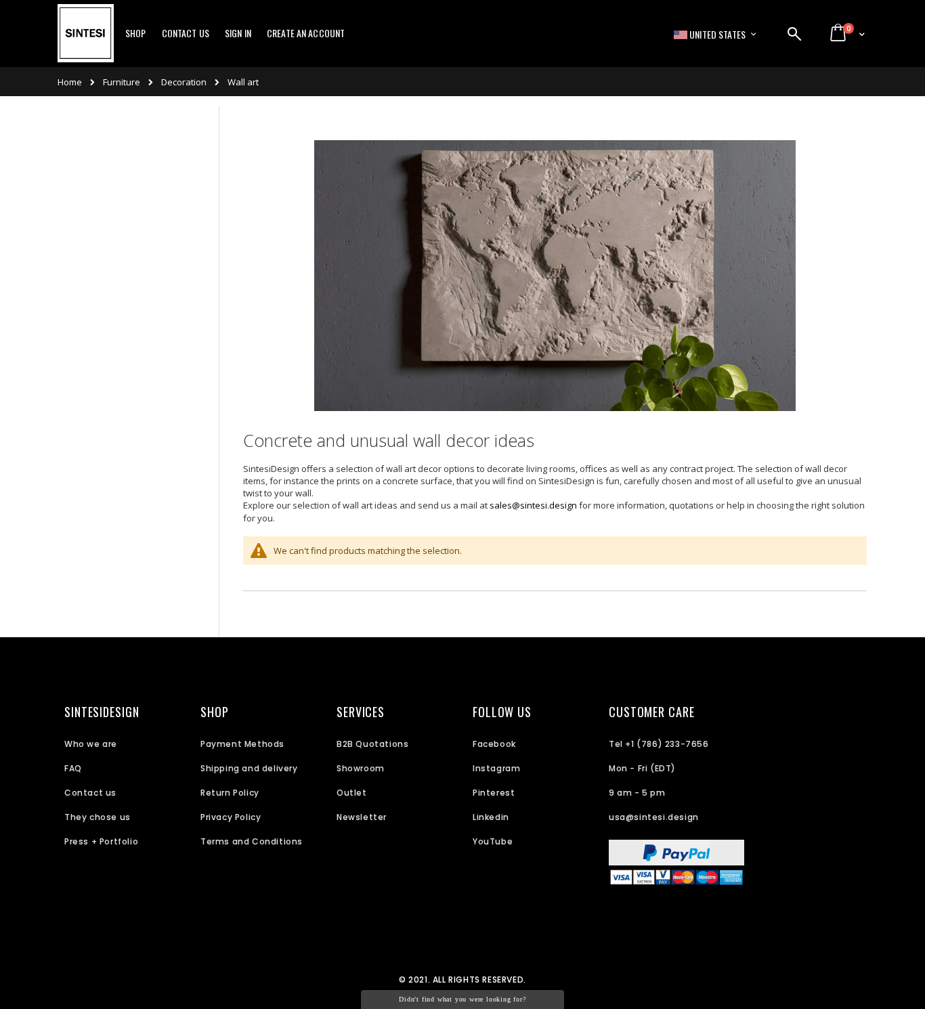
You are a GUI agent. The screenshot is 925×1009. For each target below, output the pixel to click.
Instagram (496, 768)
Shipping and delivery (249, 768)
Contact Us (185, 33)
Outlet (352, 792)
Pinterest (494, 792)
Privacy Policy (230, 817)
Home (70, 82)
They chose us (97, 817)
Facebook (494, 744)
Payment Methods (242, 744)
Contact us (90, 792)
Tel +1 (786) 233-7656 (659, 744)
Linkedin (491, 817)
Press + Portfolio (101, 841)
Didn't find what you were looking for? (462, 999)
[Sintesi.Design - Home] (86, 41)
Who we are (90, 744)
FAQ (73, 768)
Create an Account (306, 33)
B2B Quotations (372, 744)
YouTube (493, 841)
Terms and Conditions (251, 841)
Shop (135, 33)
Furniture (121, 82)
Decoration (184, 82)
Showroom (361, 768)
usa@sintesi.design (654, 817)
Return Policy (229, 792)
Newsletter (362, 817)
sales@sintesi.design (533, 505)
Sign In (238, 33)
